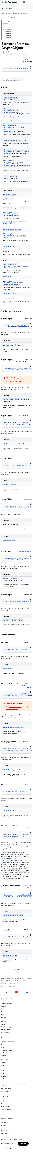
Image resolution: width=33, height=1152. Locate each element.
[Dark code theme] (31, 67)
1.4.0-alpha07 (28, 361)
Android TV (4, 1055)
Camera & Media (5, 1032)
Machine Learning (6, 1027)
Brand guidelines (17, 1139)
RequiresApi (8, 109)
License (9, 1139)
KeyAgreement (7, 131)
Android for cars (5, 1053)
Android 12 (4, 1076)
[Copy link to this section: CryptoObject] (14, 319)
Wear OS (3, 1047)
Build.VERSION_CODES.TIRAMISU (13, 162)
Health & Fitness (5, 1029)
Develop (15, 13)
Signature (6, 178)
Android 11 (4, 1079)
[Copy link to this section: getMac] (9, 784)
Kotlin (24, 61)
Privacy (3, 1035)
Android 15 (4, 1068)
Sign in (29, 2)
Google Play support (6, 1109)
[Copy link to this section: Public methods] (18, 635)
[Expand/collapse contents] (11, 21)
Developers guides (6, 1088)
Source (3, 1009)
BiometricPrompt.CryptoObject (22, 68)
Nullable (7, 194)
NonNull (15, 97)
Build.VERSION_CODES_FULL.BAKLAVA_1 (15, 127)
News (2, 1011)
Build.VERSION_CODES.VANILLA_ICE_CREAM (16, 151)
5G (2, 1037)
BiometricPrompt (15, 80)
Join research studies (7, 1112)
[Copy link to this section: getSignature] (13, 930)
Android (3, 1001)
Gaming (3, 1024)
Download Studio (6, 1094)
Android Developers (6, 13)
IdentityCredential (9, 114)
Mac (20, 140)
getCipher (6, 199)
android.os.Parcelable (9, 860)
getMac (5, 251)
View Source (26, 57)
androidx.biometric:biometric (24, 54)
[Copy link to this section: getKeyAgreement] (17, 742)
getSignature (7, 298)
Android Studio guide (7, 1086)
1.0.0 (30, 59)
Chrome (3, 1125)
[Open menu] (2, 2)
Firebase (3, 1128)
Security (3, 1006)
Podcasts (3, 1017)
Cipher (5, 99)
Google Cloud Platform (7, 1131)
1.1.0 (30, 359)
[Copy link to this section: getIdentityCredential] (3, 686)
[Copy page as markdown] (8, 52)
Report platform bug (6, 1104)
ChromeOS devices (6, 1050)
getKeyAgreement (8, 237)
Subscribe (23, 1143)
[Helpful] (12, 17)
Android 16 (4, 1065)
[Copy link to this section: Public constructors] (22, 311)
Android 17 (4, 1062)
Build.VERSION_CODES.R (10, 110)
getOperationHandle (9, 268)
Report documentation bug (8, 1106)
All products (4, 1133)
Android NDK (4, 1096)
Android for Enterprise (7, 1003)
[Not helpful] (14, 17)
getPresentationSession (11, 284)
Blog (2, 1014)
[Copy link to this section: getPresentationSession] (3, 888)
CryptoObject (7, 97)
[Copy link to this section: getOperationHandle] (3, 828)
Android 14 (4, 1071)
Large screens (5, 1045)
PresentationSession (9, 165)
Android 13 (4, 1073)
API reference (7, 8)
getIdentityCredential (10, 215)
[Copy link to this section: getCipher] (11, 642)
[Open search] (21, 2)
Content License (18, 980)
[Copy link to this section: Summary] (12, 87)
